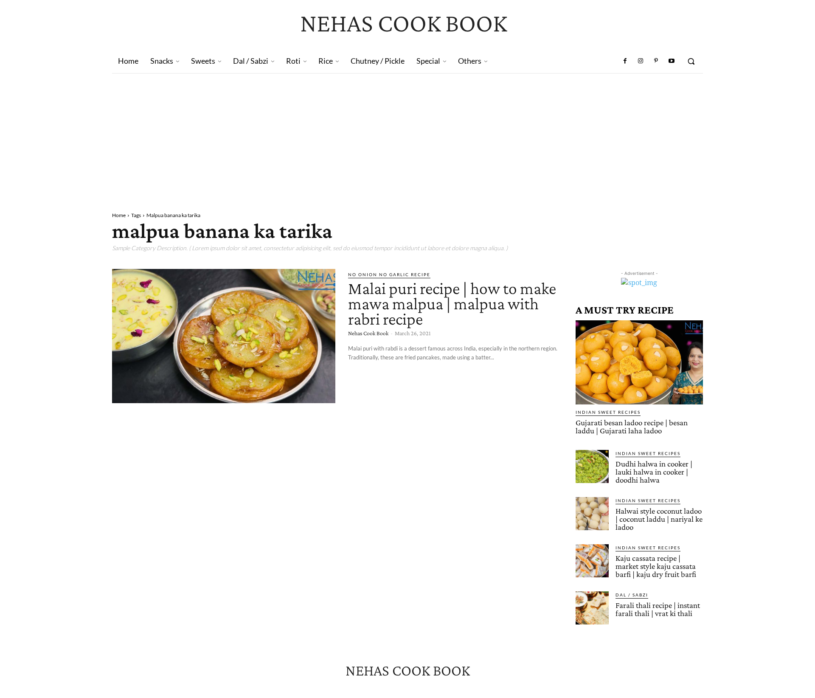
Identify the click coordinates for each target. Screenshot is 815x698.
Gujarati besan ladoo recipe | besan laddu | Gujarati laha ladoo (632, 426)
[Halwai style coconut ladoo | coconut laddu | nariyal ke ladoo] (592, 513)
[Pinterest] (655, 61)
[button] (691, 61)
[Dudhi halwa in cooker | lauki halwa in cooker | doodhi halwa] (592, 466)
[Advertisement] (407, 137)
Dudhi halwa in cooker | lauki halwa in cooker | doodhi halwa (653, 471)
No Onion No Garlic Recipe (389, 274)
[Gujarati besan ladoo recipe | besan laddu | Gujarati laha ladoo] (639, 362)
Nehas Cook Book (368, 333)
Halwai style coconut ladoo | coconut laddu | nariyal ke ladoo (659, 518)
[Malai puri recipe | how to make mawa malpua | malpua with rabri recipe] (223, 336)
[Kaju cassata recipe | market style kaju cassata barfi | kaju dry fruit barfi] (592, 560)
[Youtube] (671, 61)
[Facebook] (625, 61)
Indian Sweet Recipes (608, 412)
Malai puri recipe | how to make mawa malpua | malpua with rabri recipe (452, 303)
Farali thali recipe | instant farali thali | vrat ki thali (657, 609)
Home (119, 215)
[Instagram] (640, 61)
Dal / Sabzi (631, 594)
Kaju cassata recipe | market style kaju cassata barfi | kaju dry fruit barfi (655, 566)
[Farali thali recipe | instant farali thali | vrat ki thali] (592, 608)
